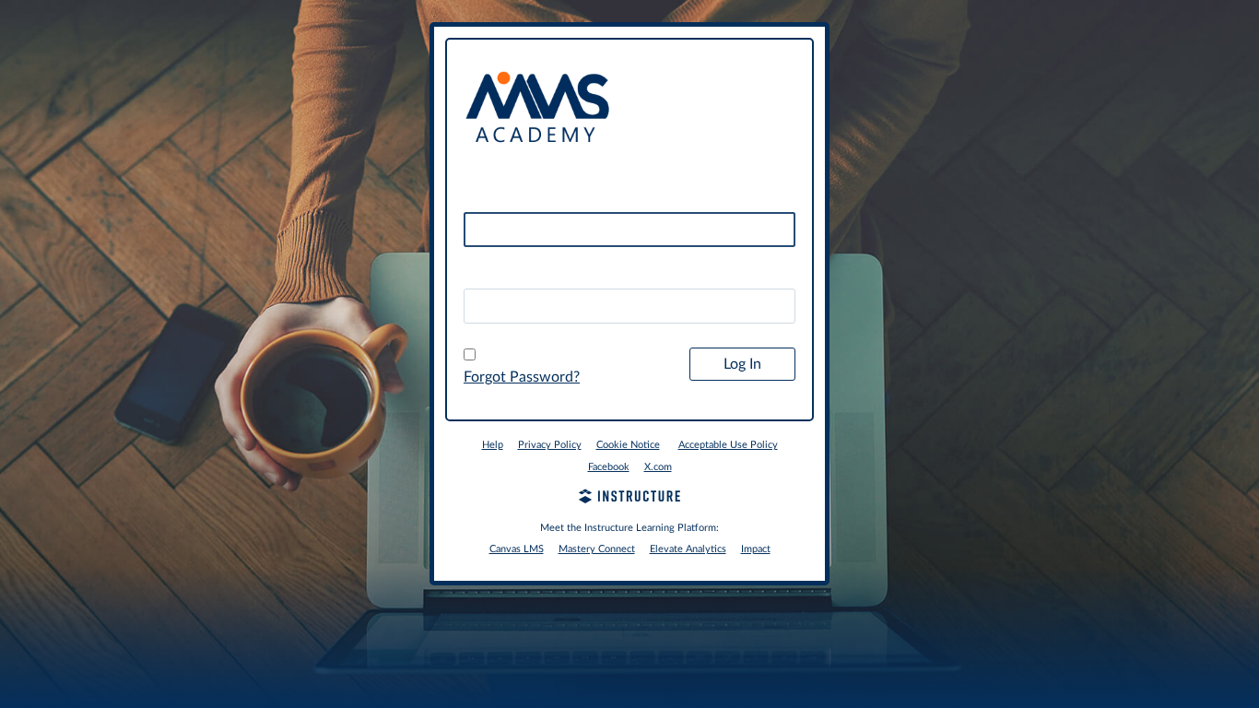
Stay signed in (518, 355)
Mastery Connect (597, 549)
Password (495, 273)
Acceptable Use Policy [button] (728, 445)
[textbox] (629, 306)
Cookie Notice (628, 445)
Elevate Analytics (688, 549)
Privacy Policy (550, 445)
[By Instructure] (629, 499)
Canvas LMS (516, 549)
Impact (756, 549)
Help (492, 445)
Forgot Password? (522, 377)
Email (481, 197)
